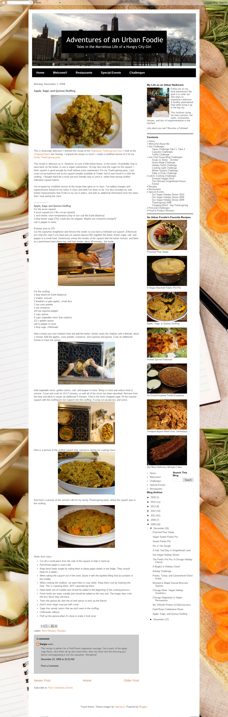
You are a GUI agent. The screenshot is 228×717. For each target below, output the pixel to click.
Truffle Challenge (160, 154)
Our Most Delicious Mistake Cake (164, 467)
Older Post (131, 680)
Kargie (43, 644)
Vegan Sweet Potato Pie (165, 537)
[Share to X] (49, 626)
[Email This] (42, 626)
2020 (153, 497)
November (159, 619)
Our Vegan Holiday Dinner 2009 (168, 197)
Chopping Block (42, 154)
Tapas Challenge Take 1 (164, 149)
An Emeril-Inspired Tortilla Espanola (165, 395)
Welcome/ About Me (159, 144)
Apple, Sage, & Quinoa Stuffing (163, 323)
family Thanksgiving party (47, 157)
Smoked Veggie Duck (163, 178)
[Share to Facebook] (52, 626)
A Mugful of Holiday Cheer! (166, 566)
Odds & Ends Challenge (164, 173)
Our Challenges (156, 146)
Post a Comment (49, 666)
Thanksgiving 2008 (161, 202)
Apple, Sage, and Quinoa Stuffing (170, 614)
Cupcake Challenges (162, 152)
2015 (153, 502)
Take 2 (181, 149)
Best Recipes (49, 630)
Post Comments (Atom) (60, 687)
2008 (153, 524)
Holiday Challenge (162, 571)
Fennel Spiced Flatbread (159, 359)
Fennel (155, 184)
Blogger (143, 706)
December (159, 528)
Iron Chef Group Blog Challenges (165, 157)
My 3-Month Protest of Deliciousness (172, 604)
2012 (153, 511)
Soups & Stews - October (165, 160)
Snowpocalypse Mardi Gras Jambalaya (167, 431)
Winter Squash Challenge (165, 170)
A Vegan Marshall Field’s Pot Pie (164, 287)
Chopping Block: (161, 205)
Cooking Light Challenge (164, 168)
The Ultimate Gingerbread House (169, 181)
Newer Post (42, 680)
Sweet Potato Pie (162, 541)
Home (40, 72)
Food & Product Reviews (161, 210)
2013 (153, 506)
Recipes (61, 630)
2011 (153, 515)
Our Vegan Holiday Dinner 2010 (168, 194)
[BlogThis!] (46, 626)
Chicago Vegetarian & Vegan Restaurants (167, 599)
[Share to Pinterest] (56, 626)
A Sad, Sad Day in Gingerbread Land (172, 550)
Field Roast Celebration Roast (168, 609)
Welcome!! (60, 72)
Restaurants (84, 72)
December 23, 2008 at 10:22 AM (57, 659)
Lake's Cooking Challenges (162, 176)
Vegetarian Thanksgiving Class (107, 150)
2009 (153, 520)
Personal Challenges (159, 208)
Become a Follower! (178, 128)
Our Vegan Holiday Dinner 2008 (168, 200)
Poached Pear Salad (157, 252)
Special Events (111, 72)
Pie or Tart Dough (162, 546)
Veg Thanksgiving (179, 205)
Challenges (137, 72)
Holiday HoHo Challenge (164, 165)
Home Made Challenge (163, 162)
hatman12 (120, 706)
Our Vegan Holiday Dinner (166, 554)
